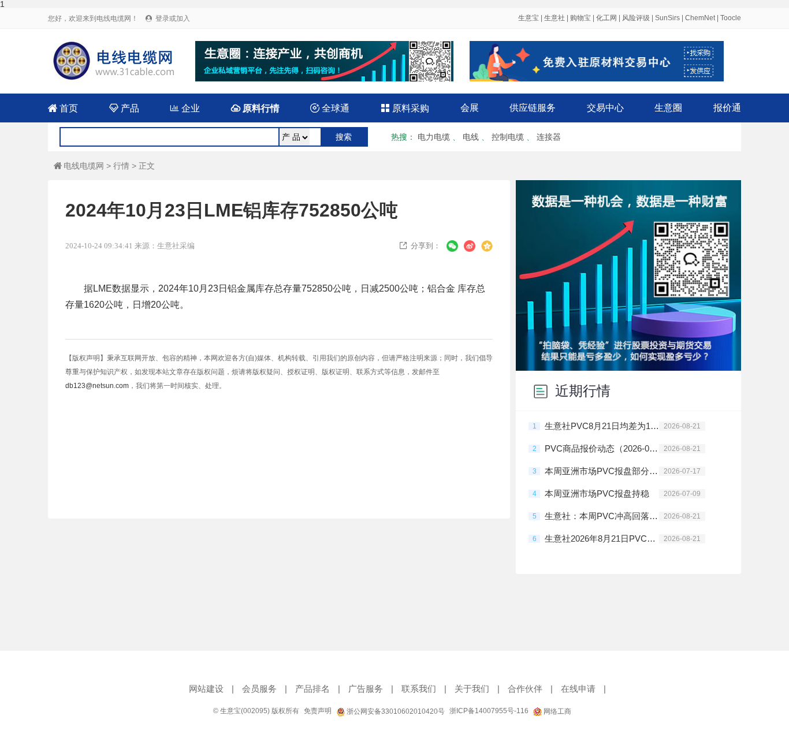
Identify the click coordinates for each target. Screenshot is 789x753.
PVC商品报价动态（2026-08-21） (602, 448)
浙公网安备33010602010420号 (395, 711)
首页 (63, 108)
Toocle (730, 18)
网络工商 (556, 711)
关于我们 (472, 689)
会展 (469, 108)
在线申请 (578, 689)
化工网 (606, 18)
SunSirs (667, 18)
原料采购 (405, 108)
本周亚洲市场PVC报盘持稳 (597, 493)
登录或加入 (172, 18)
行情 (121, 165)
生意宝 (528, 18)
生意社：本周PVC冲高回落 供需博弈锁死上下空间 (602, 516)
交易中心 (605, 108)
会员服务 (259, 689)
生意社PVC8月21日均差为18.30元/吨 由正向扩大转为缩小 (602, 426)
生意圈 (668, 108)
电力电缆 (434, 136)
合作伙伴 (525, 689)
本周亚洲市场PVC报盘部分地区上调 (602, 471)
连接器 (549, 136)
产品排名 (312, 689)
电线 (471, 136)
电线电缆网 (79, 165)
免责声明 (318, 711)
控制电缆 (508, 136)
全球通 (329, 108)
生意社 (554, 18)
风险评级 (636, 18)
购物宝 (580, 18)
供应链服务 (532, 108)
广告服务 (365, 689)
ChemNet (700, 18)
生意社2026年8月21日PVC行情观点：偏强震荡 (602, 538)
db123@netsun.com (97, 386)
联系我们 (418, 689)
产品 (124, 108)
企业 (185, 108)
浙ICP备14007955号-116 (489, 711)
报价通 (727, 108)
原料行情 (255, 108)
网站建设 (206, 689)
